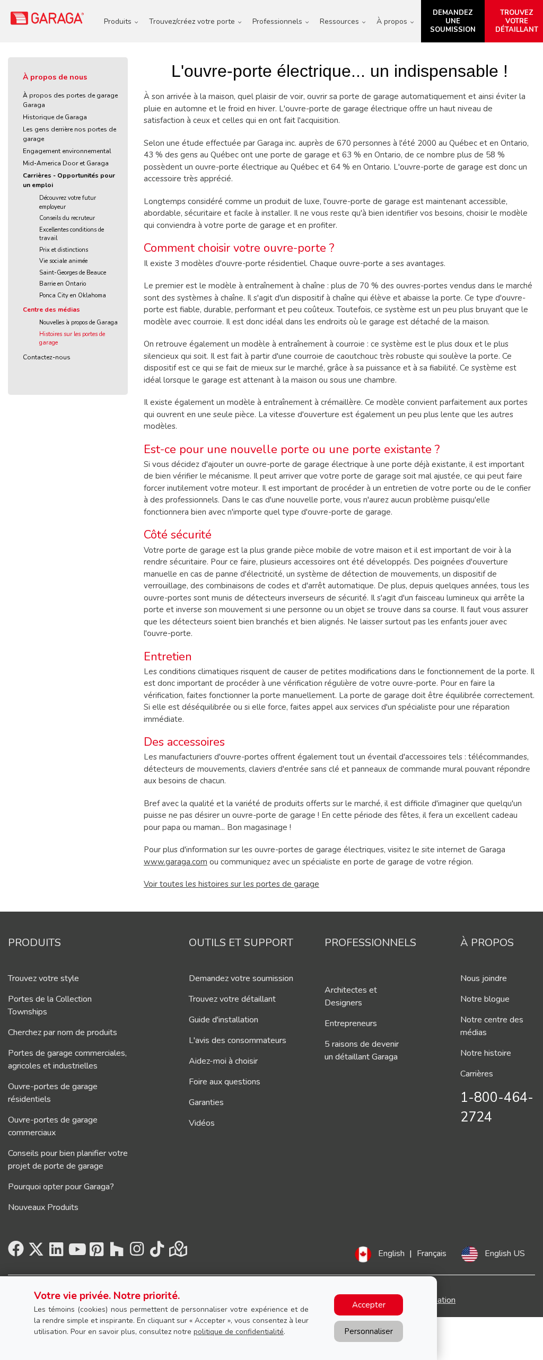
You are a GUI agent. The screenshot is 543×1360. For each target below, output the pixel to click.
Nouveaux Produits (43, 1207)
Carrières (476, 1074)
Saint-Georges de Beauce (72, 273)
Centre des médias (51, 309)
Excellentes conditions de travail (71, 234)
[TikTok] (157, 1252)
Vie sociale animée (63, 261)
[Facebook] (16, 1252)
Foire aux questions (224, 1082)
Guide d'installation (223, 1020)
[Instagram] (137, 1252)
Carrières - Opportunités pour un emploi (69, 180)
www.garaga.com (175, 861)
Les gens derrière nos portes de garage (69, 134)
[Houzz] (117, 1252)
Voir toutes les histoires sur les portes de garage (231, 884)
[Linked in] (56, 1252)
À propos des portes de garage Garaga (70, 100)
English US (505, 1253)
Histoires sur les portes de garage (72, 338)
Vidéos (202, 1123)
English (391, 1253)
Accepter (369, 1305)
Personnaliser (368, 1331)
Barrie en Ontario (62, 284)
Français (431, 1253)
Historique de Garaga (55, 117)
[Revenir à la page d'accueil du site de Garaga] (47, 18)
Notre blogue (485, 999)
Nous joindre (483, 978)
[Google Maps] (177, 1252)
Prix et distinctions (63, 250)
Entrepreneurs (351, 1023)
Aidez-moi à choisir (223, 1061)
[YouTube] (76, 1252)
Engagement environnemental (67, 151)
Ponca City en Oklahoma (72, 295)
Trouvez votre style (43, 978)
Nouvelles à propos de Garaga (78, 322)
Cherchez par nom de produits (62, 1032)
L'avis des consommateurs (237, 1040)
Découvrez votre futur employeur (67, 202)
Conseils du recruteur (67, 218)
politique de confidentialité (239, 1332)
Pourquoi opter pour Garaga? (61, 1187)
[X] (36, 1252)
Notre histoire (485, 1053)
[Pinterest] (96, 1252)
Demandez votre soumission (241, 978)
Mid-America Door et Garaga (66, 163)
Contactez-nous (47, 357)
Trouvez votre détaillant (232, 999)
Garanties (206, 1102)
